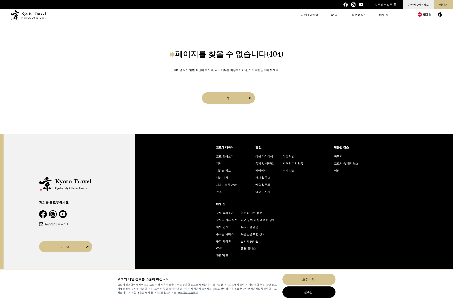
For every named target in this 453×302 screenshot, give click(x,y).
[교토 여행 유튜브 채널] (361, 4)
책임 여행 (222, 177)
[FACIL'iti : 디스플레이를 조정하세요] (424, 14)
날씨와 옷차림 (250, 241)
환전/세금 (222, 255)
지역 (219, 163)
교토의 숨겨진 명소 (346, 163)
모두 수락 (308, 279)
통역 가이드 (223, 241)
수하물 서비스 (225, 234)
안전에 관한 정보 (418, 5)
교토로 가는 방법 (226, 220)
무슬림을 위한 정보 (253, 234)
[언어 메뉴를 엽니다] (440, 14)
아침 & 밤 (289, 156)
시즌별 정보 (223, 170)
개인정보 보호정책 (188, 292)
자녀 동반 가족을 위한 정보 (258, 220)
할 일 (334, 15)
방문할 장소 (358, 15)
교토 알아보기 (225, 156)
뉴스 (219, 192)
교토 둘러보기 (225, 213)
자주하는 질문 (383, 5)
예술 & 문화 (262, 185)
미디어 (443, 5)
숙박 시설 (289, 170)
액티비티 (261, 170)
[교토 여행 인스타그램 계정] (353, 4)
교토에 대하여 (309, 15)
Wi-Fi (219, 248)
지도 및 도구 (224, 227)
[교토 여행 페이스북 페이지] (345, 4)
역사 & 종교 (262, 177)
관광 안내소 (248, 248)
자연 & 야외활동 (293, 163)
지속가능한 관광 (226, 185)
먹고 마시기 (262, 192)
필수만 (308, 292)
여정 (337, 170)
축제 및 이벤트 (264, 163)
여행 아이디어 (264, 156)
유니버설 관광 (250, 227)
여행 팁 (383, 15)
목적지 (338, 156)
